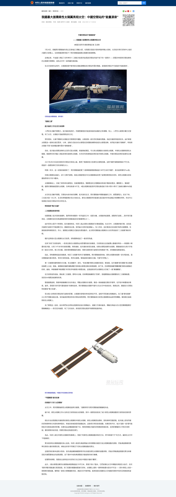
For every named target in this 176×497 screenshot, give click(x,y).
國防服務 (88, 3)
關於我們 (96, 486)
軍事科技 (55, 11)
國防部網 (44, 11)
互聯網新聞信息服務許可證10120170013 (88, 489)
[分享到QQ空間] (130, 11)
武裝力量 (70, 3)
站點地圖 (79, 486)
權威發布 (62, 3)
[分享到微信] (123, 11)
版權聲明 (88, 486)
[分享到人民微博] (128, 11)
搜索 (144, 3)
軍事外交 (79, 3)
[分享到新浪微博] (126, 11)
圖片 (50, 11)
